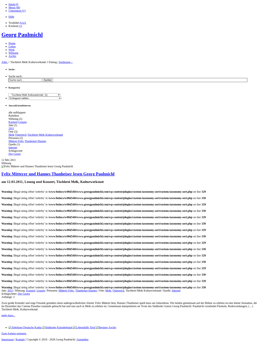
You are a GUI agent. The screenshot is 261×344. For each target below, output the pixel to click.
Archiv (12, 56)
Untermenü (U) (17, 10)
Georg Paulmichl (22, 34)
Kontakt (20, 339)
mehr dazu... (8, 315)
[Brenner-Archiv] (106, 327)
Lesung (22, 122)
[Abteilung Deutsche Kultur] (25, 327)
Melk (11, 134)
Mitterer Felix (16, 141)
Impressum (7, 339)
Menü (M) (14, 7)
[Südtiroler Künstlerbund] (57, 327)
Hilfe (11, 16)
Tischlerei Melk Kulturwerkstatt (45, 134)
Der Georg (15, 153)
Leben (12, 46)
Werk (12, 49)
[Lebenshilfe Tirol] (84, 327)
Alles (4, 62)
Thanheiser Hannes (35, 141)
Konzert (13, 122)
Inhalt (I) (13, 4)
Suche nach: (15, 76)
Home (12, 43)
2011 (11, 128)
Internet (13, 147)
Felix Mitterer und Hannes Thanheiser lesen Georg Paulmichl (58, 174)
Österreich (21, 134)
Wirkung (13, 52)
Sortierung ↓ (66, 62)
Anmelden (82, 339)
